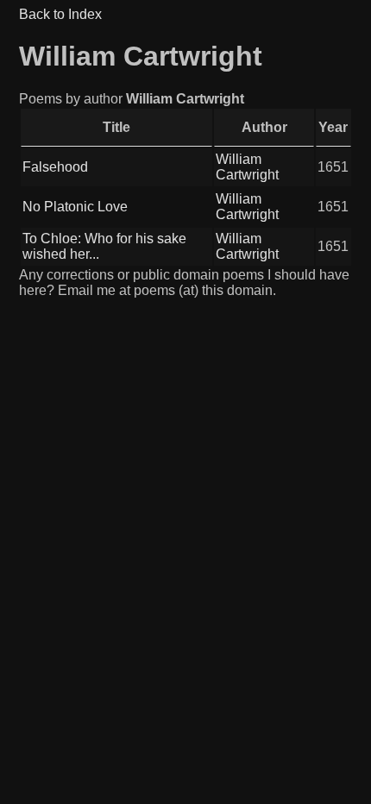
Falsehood (55, 167)
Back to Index (60, 14)
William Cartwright (247, 167)
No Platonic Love (75, 206)
